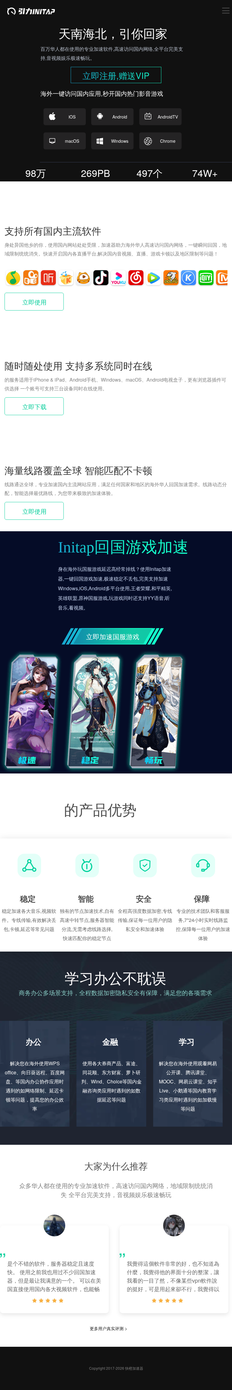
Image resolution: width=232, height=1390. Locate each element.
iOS (72, 117)
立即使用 (34, 302)
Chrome (168, 141)
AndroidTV (168, 117)
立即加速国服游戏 (112, 636)
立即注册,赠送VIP (116, 75)
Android (119, 117)
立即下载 (34, 406)
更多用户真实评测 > (108, 1328)
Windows (119, 141)
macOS (72, 141)
